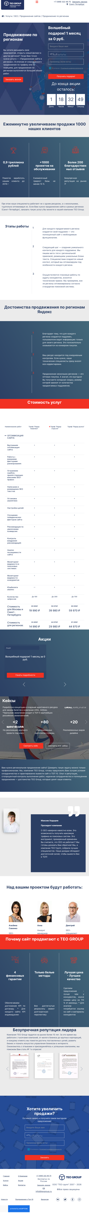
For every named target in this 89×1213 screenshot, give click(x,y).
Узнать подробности (25, 675)
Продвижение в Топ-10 (24, 1199)
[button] (24, 686)
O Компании (22, 1176)
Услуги (5, 1181)
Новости (4, 1199)
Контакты (21, 1185)
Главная (6, 1176)
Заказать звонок (79, 2)
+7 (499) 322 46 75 (62, 2)
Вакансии (45, 1199)
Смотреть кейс (31, 746)
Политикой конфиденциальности (72, 68)
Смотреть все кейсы (58, 746)
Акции (20, 1181)
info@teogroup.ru (44, 1191)
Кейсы (5, 1185)
